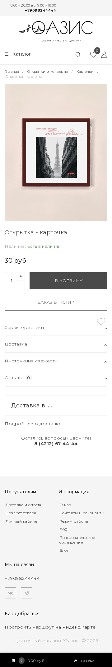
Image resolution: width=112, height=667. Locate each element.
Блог (63, 550)
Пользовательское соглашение (77, 539)
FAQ (63, 529)
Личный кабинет (22, 521)
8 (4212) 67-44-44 (56, 443)
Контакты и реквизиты (81, 512)
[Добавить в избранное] (101, 321)
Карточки (85, 71)
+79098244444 (40, 10)
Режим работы (73, 521)
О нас (65, 504)
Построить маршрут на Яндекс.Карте (50, 627)
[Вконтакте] (10, 593)
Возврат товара (21, 512)
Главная (12, 71)
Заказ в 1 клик (56, 302)
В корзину (68, 280)
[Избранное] (91, 54)
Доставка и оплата (23, 504)
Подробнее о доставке (33, 423)
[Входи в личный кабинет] (101, 54)
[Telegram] (26, 593)
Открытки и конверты (47, 71)
